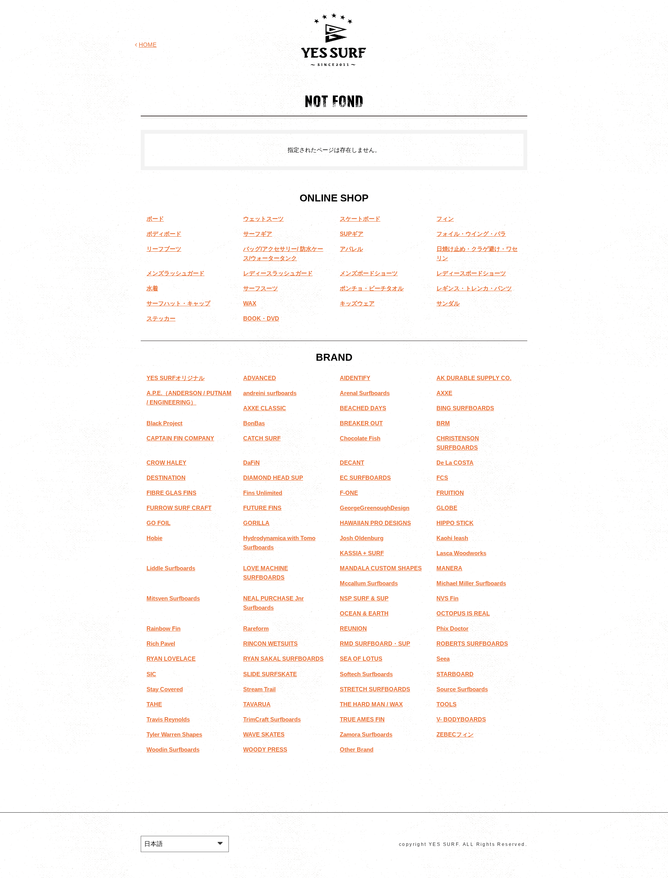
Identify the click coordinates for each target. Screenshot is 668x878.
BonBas (254, 423)
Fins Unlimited (262, 492)
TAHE (154, 704)
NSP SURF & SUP (364, 598)
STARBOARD (455, 674)
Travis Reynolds (168, 719)
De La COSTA (455, 462)
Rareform (256, 628)
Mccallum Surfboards (369, 583)
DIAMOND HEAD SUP (273, 477)
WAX (249, 303)
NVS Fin (447, 598)
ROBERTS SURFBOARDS (472, 643)
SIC (151, 674)
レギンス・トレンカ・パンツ (474, 288)
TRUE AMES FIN (362, 719)
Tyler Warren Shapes (174, 734)
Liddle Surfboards (171, 568)
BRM (443, 423)
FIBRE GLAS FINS (171, 492)
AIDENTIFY (355, 378)
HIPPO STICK (455, 523)
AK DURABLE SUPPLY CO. (473, 378)
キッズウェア (357, 303)
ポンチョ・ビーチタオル (372, 288)
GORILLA (256, 523)
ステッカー (161, 318)
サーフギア (257, 233)
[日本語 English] (185, 844)
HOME (148, 44)
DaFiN (251, 462)
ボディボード (164, 233)
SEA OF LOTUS (361, 658)
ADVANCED (259, 378)
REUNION (353, 628)
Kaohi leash (452, 538)
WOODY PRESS (265, 749)
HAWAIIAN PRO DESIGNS (375, 523)
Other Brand (356, 749)
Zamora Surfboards (366, 734)
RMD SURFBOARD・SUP (375, 643)
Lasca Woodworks (461, 553)
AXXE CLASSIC (264, 408)
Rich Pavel (161, 643)
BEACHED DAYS (363, 408)
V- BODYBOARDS (461, 719)
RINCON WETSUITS (270, 643)
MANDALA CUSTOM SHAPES (381, 568)
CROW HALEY (166, 462)
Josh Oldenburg (361, 538)
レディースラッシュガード (278, 273)
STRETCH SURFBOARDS (375, 689)
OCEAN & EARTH (364, 613)
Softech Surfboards (366, 674)
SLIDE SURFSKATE (270, 674)
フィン (445, 218)
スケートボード (360, 218)
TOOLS (446, 704)
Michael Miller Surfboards (471, 583)
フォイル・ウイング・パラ (471, 233)
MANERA (449, 568)
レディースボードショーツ (471, 273)
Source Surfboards (462, 689)
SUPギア (351, 233)
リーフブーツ (164, 248)
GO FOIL (158, 523)
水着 (152, 288)
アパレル (351, 248)
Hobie (154, 538)
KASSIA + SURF (362, 553)
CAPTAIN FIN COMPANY (180, 438)
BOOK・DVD (261, 318)
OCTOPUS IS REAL (463, 613)
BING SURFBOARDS (465, 408)
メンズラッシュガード (175, 273)
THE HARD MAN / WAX (371, 704)
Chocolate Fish (360, 438)
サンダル (448, 303)
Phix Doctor (452, 628)
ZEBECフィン (455, 734)
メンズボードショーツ (369, 273)
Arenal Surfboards (365, 393)
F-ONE (349, 492)
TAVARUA (257, 704)
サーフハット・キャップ (178, 303)
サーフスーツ (260, 288)
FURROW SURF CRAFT (179, 508)
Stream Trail (259, 689)
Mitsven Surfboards (173, 598)
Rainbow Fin (164, 628)
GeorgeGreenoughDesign (374, 508)
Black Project (164, 423)
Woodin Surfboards (173, 749)
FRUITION (450, 492)
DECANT (352, 462)
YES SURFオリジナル (175, 378)
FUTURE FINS (262, 508)
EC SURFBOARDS (365, 477)
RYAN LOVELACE (171, 658)
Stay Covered (165, 689)
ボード (155, 218)
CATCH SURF (262, 438)
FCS (442, 477)
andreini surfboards (270, 393)
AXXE (444, 393)
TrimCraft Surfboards (272, 719)
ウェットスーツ (263, 218)
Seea (443, 658)
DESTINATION (166, 477)
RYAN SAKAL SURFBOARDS (283, 658)
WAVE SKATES (264, 734)
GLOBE (446, 508)
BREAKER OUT (361, 423)
